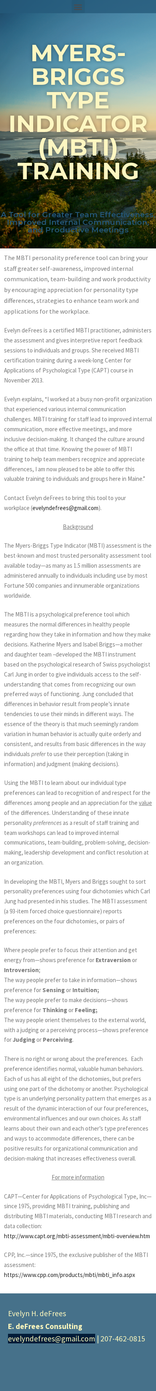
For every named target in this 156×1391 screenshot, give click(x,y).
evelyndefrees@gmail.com (65, 508)
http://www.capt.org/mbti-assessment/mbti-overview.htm (77, 1236)
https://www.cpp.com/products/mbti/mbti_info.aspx (69, 1275)
